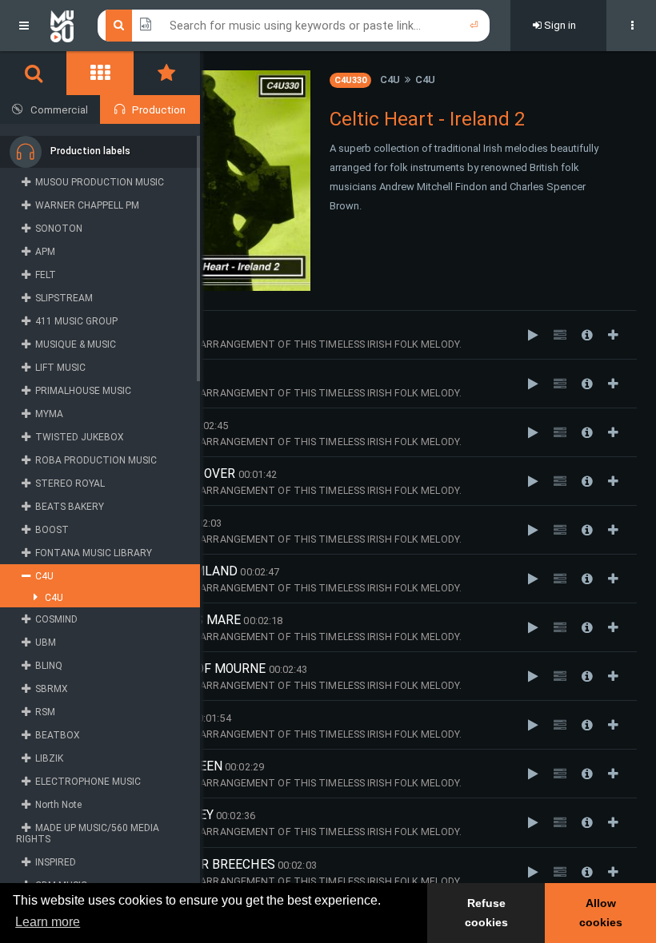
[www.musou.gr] (62, 26)
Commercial (59, 110)
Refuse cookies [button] (486, 913)
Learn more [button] (47, 922)
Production (159, 110)
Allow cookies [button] (600, 913)
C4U (390, 80)
